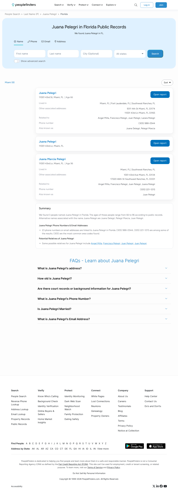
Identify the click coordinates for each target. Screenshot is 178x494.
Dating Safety (72, 419)
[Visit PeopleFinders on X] (154, 486)
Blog (120, 411)
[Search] (136, 5)
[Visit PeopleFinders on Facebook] (162, 486)
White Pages (97, 396)
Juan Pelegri (127, 243)
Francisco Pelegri (111, 243)
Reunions (96, 406)
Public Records (19, 424)
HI (79, 448)
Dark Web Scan (73, 401)
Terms (121, 420)
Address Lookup (19, 409)
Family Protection (74, 414)
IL (91, 448)
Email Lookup (18, 414)
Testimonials (124, 406)
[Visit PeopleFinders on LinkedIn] (158, 486)
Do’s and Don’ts (153, 406)
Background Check (48, 401)
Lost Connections (100, 401)
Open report (160, 94)
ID (87, 448)
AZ (46, 448)
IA (83, 448)
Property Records (20, 419)
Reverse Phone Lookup (19, 403)
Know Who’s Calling (48, 396)
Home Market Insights (45, 421)
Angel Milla (96, 243)
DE (66, 448)
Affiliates (122, 415)
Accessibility (16, 486)
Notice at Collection (128, 430)
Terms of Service (95, 467)
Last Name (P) (31, 14)
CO (56, 448)
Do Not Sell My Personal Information (89, 473)
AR (42, 448)
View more (103, 448)
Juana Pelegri (50, 14)
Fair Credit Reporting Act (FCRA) (73, 464)
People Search (12, 14)
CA (51, 448)
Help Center (151, 396)
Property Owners (100, 415)
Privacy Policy (125, 425)
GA (75, 448)
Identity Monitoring (75, 396)
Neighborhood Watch (72, 408)
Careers (122, 401)
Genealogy (96, 411)
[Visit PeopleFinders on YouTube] (165, 486)
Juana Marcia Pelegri (52, 159)
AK (33, 448)
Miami (10, 82)
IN (94, 448)
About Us (123, 396)
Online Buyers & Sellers (46, 413)
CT (61, 448)
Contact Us (151, 401)
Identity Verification (48, 406)
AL (37, 448)
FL (70, 448)
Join (161, 5)
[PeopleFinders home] (24, 5)
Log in (147, 5)
